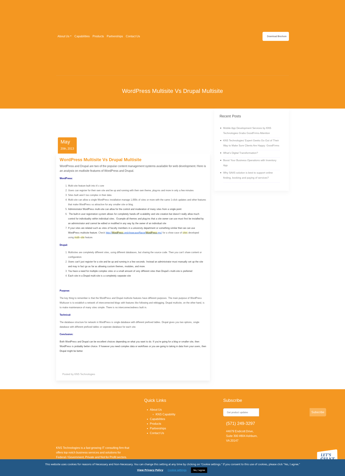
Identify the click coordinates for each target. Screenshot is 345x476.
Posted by (68, 374)
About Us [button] (63, 36)
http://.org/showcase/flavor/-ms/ (134, 232)
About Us (156, 409)
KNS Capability (165, 414)
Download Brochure (276, 36)
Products (98, 36)
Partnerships (115, 36)
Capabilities (82, 36)
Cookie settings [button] (177, 470)
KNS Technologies (84, 374)
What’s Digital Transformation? (240, 152)
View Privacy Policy (150, 470)
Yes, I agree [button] (199, 470)
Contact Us (133, 36)
